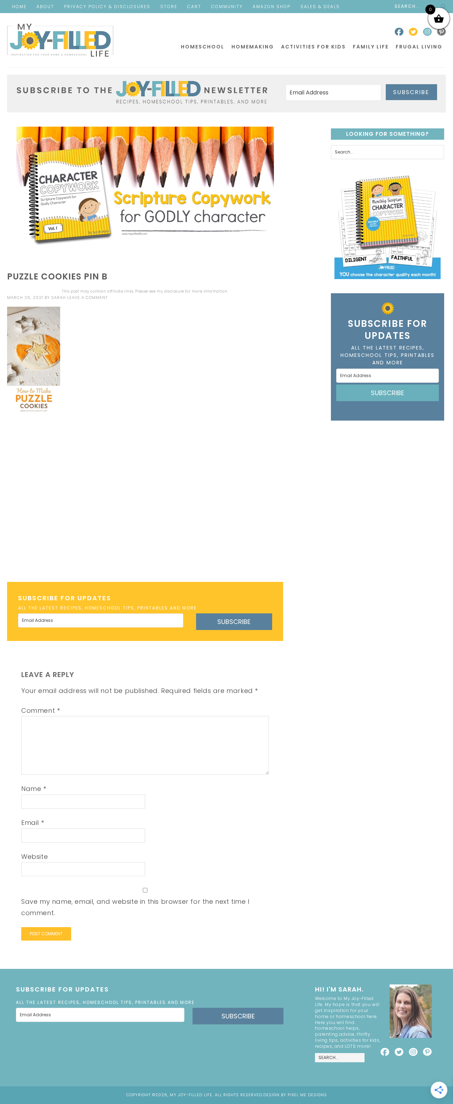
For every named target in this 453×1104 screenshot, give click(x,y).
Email (32, 822)
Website (34, 856)
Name (33, 788)
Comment (40, 710)
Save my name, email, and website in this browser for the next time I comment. (135, 907)
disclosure (174, 291)
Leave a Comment (87, 297)
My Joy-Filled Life (60, 40)
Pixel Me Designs (307, 1095)
